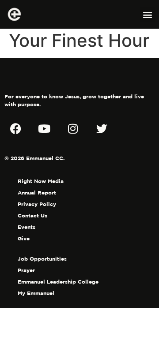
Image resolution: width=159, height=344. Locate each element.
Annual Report (37, 192)
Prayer (26, 270)
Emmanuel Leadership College (58, 281)
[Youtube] (44, 128)
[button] (147, 14)
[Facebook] (15, 128)
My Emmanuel (36, 293)
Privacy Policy (37, 204)
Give (24, 238)
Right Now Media (41, 181)
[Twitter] (102, 128)
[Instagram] (73, 128)
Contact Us (32, 215)
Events (26, 227)
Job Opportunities (42, 258)
